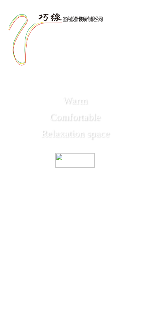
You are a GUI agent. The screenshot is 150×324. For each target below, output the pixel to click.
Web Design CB (75, 312)
